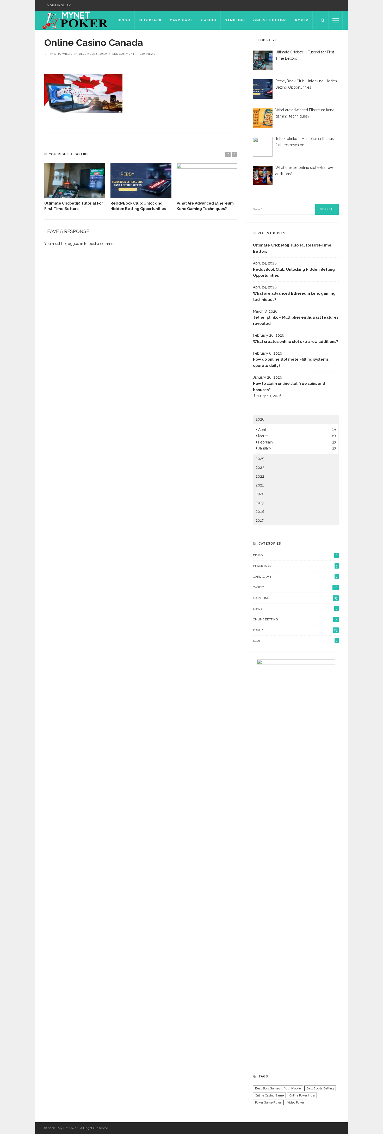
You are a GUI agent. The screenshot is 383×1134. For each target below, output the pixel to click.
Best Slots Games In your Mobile (278, 1088)
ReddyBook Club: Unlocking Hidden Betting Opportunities (294, 272)
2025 (260, 459)
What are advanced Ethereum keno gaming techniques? (294, 296)
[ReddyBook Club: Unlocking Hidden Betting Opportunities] (140, 180)
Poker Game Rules (268, 1102)
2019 (260, 503)
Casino (209, 20)
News (295, 609)
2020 (260, 494)
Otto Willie (63, 53)
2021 (260, 485)
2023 (260, 467)
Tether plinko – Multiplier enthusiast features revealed (295, 320)
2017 (259, 520)
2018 (260, 511)
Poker (301, 20)
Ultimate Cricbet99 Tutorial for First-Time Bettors (292, 248)
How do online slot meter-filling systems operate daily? (291, 362)
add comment (123, 53)
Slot (295, 641)
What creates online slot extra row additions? (295, 342)
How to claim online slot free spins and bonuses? (289, 386)
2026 (260, 419)
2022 (260, 476)
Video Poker (295, 1102)
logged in (75, 244)
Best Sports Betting (320, 1088)
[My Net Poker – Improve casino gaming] (74, 20)
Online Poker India (302, 1095)
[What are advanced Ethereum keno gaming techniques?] (207, 180)
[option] (74, 187)
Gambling (235, 20)
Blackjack (150, 20)
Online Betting (270, 20)
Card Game (181, 20)
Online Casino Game (269, 1095)
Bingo (124, 20)
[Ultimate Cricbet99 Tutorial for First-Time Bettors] (74, 180)
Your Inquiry (59, 5)
